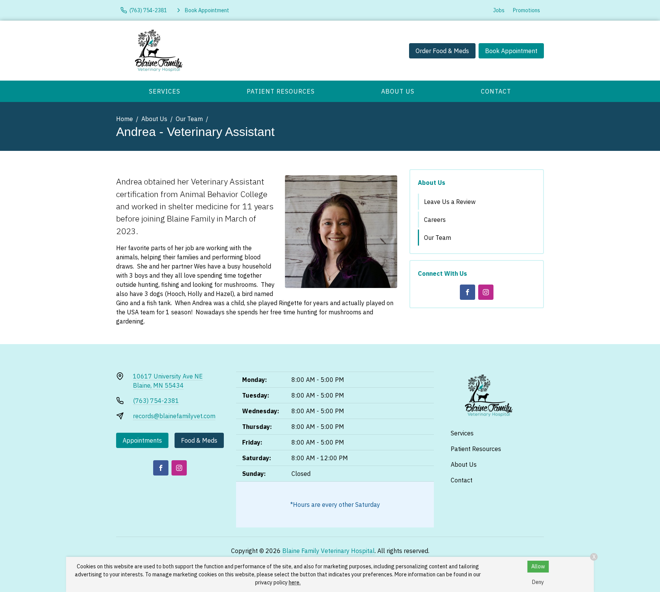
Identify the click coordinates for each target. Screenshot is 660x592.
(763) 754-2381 (156, 400)
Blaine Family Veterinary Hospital (328, 551)
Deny (538, 582)
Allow (538, 566)
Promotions (526, 10)
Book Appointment (511, 51)
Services (164, 91)
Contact (496, 91)
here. (295, 582)
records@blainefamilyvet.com (174, 416)
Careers (435, 219)
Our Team (189, 119)
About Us (397, 91)
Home (124, 119)
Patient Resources (281, 91)
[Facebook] (467, 292)
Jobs (499, 10)
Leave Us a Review (450, 201)
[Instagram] (485, 292)
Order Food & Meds (442, 51)
